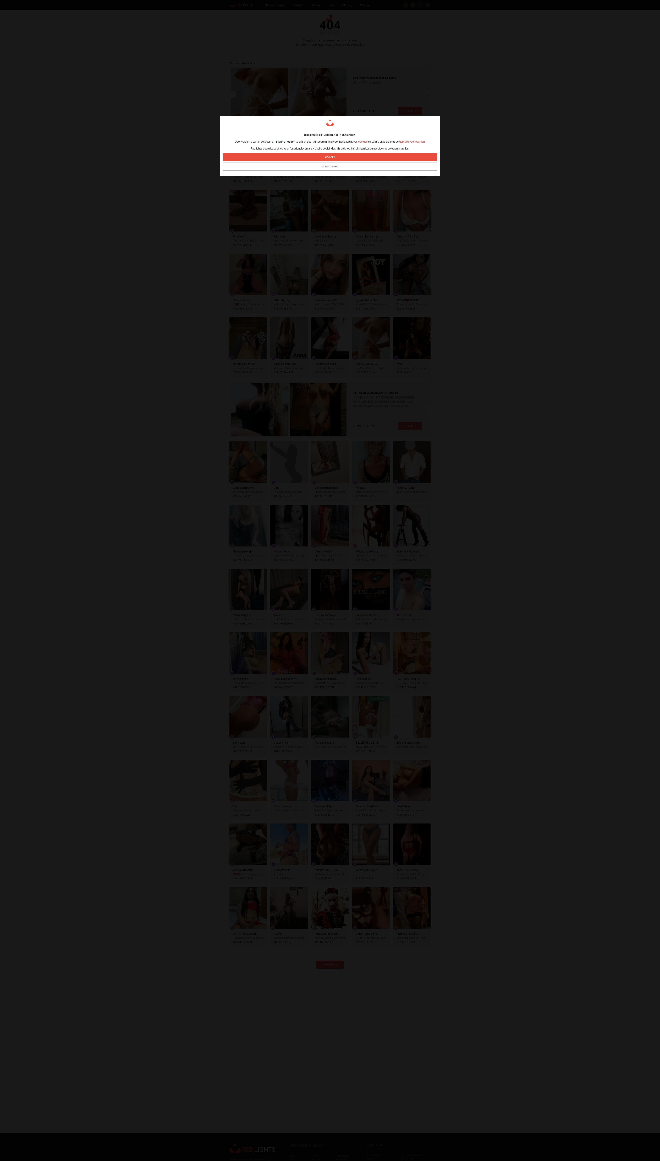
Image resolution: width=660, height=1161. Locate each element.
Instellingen (329, 166)
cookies (362, 141)
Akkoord (330, 157)
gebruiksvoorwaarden (412, 141)
